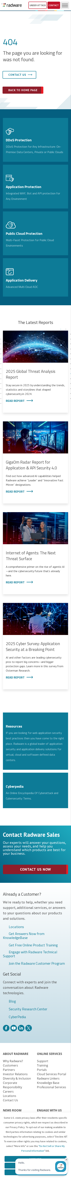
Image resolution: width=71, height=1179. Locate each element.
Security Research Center (28, 1009)
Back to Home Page (23, 90)
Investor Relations (15, 1074)
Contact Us (10, 1100)
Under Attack (38, 5)
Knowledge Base (48, 1083)
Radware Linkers (48, 1078)
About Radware (15, 1054)
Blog (12, 1001)
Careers (8, 1091)
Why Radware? (13, 1061)
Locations (16, 927)
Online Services (49, 1054)
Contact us (17, 74)
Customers (10, 1065)
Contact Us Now (35, 869)
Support (42, 1061)
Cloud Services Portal (51, 1074)
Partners (9, 1070)
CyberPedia (17, 1017)
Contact (54, 5)
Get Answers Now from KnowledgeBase (23, 936)
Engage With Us (49, 1110)
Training (42, 1065)
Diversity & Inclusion (17, 1078)
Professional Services (51, 1087)
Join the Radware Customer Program (37, 964)
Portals (42, 1070)
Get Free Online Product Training (33, 945)
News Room (12, 1110)
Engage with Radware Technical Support (30, 954)
